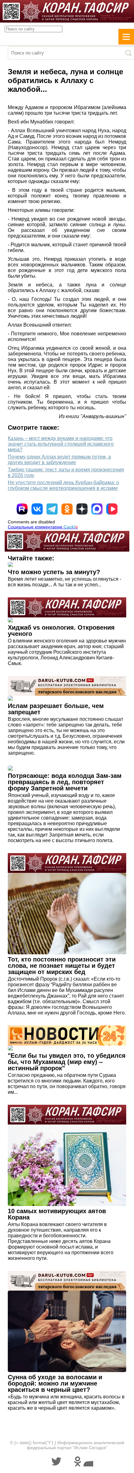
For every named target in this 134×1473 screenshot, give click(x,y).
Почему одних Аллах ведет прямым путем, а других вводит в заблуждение (59, 459)
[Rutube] (22, 509)
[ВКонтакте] (37, 509)
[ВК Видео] (111, 509)
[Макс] (97, 509)
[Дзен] (82, 509)
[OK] (67, 509)
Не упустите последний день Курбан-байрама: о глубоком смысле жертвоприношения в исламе (63, 485)
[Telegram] (52, 509)
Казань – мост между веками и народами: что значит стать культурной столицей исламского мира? (61, 444)
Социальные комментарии (43, 526)
